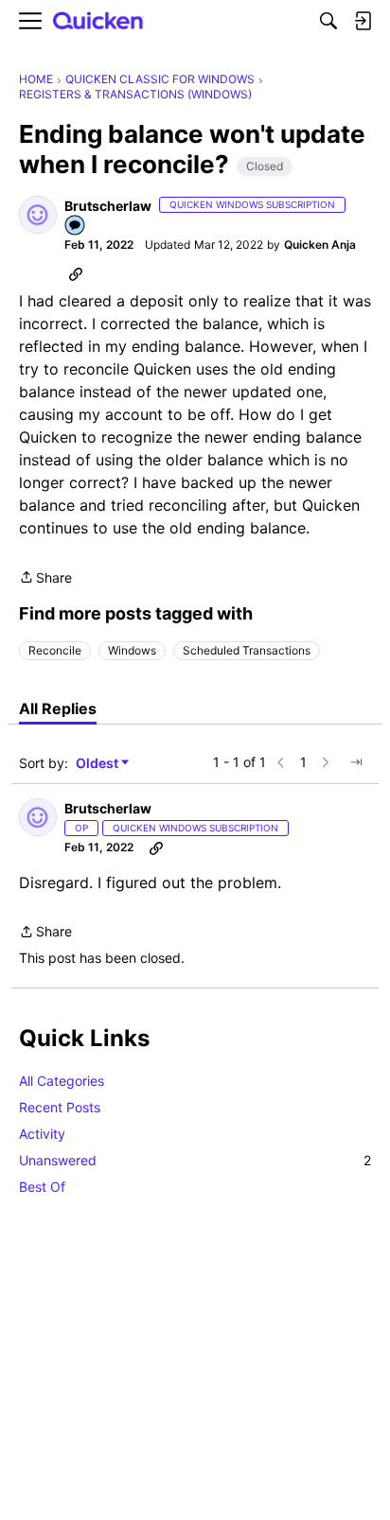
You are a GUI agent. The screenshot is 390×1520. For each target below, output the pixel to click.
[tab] (58, 708)
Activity (42, 1134)
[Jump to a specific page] (356, 762)
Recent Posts (59, 1107)
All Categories (61, 1081)
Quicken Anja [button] (320, 244)
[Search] (328, 21)
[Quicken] (98, 21)
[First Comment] (75, 227)
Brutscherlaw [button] (107, 206)
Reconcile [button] (54, 650)
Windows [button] (132, 650)
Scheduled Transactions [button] (246, 650)
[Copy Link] (75, 273)
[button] (38, 215)
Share (45, 578)
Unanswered (195, 1160)
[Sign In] (363, 21)
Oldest (98, 764)
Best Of (42, 1187)
